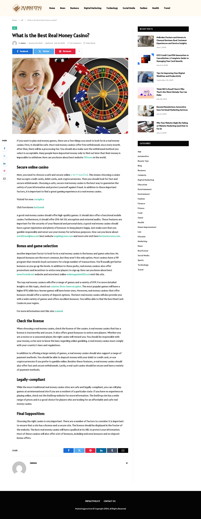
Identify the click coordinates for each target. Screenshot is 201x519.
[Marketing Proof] (27, 8)
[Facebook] (4, 148)
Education (142, 184)
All (14, 28)
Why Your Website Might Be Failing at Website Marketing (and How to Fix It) (172, 126)
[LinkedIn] (4, 163)
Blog (140, 165)
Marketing (142, 241)
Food (140, 213)
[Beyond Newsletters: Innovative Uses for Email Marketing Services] (146, 110)
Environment (144, 194)
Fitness (141, 208)
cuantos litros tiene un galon (66, 286)
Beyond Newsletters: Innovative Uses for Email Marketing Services (172, 108)
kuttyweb (39, 207)
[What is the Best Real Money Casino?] (70, 96)
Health (155, 8)
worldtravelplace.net (28, 236)
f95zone (88, 157)
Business (74, 8)
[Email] (4, 178)
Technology (112, 8)
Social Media (129, 8)
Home (52, 8)
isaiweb (59, 311)
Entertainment (145, 189)
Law (139, 231)
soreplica (39, 199)
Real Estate (143, 250)
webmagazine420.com (78, 274)
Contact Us (110, 501)
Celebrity (142, 175)
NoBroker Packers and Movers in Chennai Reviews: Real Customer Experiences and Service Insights (172, 40)
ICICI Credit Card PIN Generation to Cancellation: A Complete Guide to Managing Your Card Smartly (173, 58)
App (139, 151)
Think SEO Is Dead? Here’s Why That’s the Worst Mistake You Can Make (172, 92)
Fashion (143, 8)
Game (140, 217)
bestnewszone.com (109, 236)
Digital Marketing (92, 8)
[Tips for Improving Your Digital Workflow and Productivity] (146, 77)
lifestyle (142, 236)
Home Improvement (147, 227)
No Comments (75, 43)
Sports (141, 260)
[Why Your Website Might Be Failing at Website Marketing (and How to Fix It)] (146, 126)
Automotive (143, 156)
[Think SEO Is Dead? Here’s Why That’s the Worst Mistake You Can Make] (146, 92)
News (62, 8)
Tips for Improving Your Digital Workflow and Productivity (171, 74)
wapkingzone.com (63, 236)
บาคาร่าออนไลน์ (79, 174)
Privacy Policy (92, 501)
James (23, 43)
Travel (167, 8)
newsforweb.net (25, 274)
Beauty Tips (143, 161)
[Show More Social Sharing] (79, 51)
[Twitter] (4, 156)
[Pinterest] (4, 171)
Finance (141, 203)
